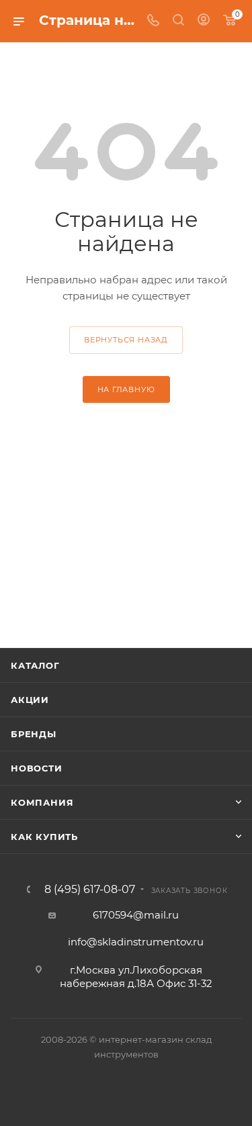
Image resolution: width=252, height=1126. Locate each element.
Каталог (35, 665)
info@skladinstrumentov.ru (136, 941)
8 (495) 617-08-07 (89, 889)
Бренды (33, 734)
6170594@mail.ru (136, 914)
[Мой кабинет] (204, 21)
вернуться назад (126, 339)
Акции (30, 699)
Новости (36, 768)
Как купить (44, 836)
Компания (42, 802)
